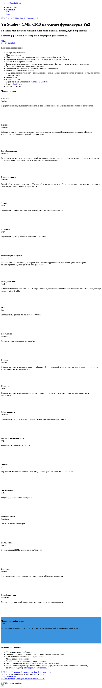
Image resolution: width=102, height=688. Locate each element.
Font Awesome (19, 84)
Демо (8, 12)
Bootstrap (45, 82)
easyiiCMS (63, 36)
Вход (8, 14)
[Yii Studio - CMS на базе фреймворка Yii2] (19, 18)
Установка (10, 9)
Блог (36, 672)
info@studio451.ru (13, 3)
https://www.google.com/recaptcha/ (46, 663)
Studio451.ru (39, 679)
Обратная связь (44, 672)
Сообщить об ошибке (25, 679)
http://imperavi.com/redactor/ (35, 668)
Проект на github (8, 43)
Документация (12, 7)
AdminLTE (35, 82)
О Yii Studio (6, 672)
